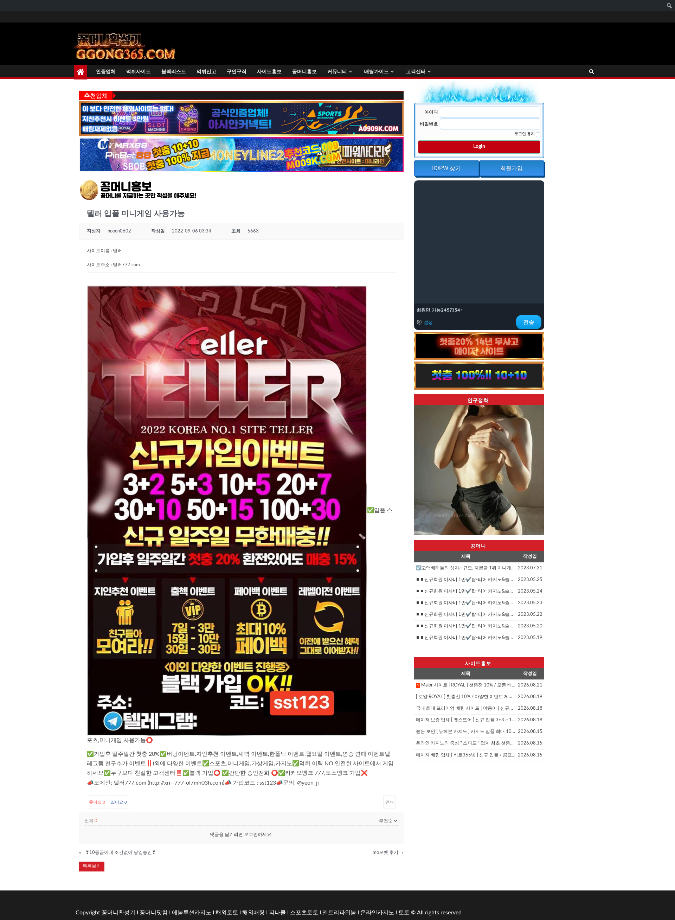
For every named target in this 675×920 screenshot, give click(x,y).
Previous (402, 468)
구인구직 (236, 71)
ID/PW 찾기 (446, 168)
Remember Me (525, 133)
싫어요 (119, 802)
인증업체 (106, 71)
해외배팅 (253, 912)
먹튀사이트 (138, 71)
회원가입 (511, 168)
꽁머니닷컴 (154, 912)
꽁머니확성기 (118, 912)
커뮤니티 (337, 71)
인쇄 (389, 802)
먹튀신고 (206, 71)
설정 (428, 322)
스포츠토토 (304, 912)
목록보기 (92, 866)
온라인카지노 (377, 912)
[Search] (591, 72)
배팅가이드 (376, 71)
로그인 (251, 834)
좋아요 (97, 802)
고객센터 (416, 71)
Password (430, 124)
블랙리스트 (173, 71)
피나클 (277, 912)
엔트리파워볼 (339, 912)
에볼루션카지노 (191, 912)
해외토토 (227, 912)
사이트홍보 (269, 71)
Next (556, 468)
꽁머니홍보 (304, 71)
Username (432, 112)
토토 (404, 912)
